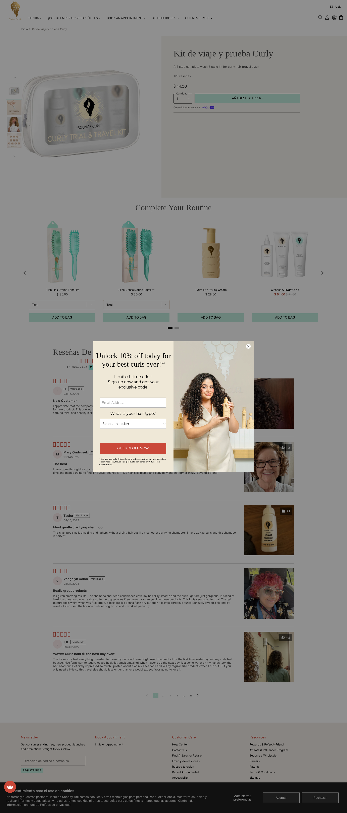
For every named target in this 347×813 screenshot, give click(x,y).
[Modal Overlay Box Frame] (173, 406)
